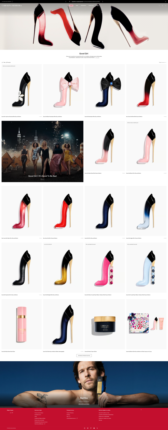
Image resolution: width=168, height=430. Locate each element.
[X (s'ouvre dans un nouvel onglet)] (97, 428)
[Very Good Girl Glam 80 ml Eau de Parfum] (22, 211)
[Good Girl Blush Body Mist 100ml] (22, 324)
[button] (97, 57)
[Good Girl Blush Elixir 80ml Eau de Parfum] (105, 146)
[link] (42, 179)
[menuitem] (71, 5)
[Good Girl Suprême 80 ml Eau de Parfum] (22, 267)
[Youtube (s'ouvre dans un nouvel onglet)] (94, 428)
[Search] (159, 5)
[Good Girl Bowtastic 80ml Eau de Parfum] (105, 89)
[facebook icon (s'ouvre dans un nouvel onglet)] (84, 428)
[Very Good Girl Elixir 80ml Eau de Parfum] (146, 89)
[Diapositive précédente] (72, 1)
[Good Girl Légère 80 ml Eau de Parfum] (146, 211)
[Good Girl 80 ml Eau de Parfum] (105, 211)
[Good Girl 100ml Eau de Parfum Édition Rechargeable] (63, 324)
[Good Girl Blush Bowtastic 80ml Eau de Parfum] (63, 89)
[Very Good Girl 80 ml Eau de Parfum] (63, 211)
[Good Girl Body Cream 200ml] (105, 324)
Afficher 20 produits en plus (84, 355)
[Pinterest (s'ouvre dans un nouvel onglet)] (90, 428)
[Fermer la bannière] (165, 1)
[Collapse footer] (141, 410)
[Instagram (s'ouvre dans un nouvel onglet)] (87, 428)
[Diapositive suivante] (96, 1)
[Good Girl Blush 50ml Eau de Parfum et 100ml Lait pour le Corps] (146, 324)
